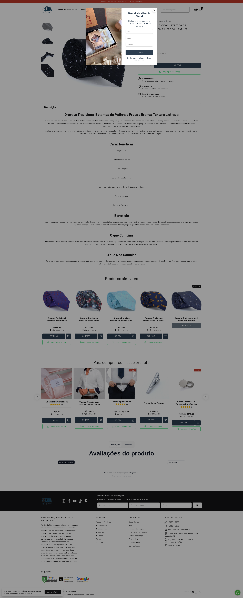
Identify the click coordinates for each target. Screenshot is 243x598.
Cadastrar (139, 52)
